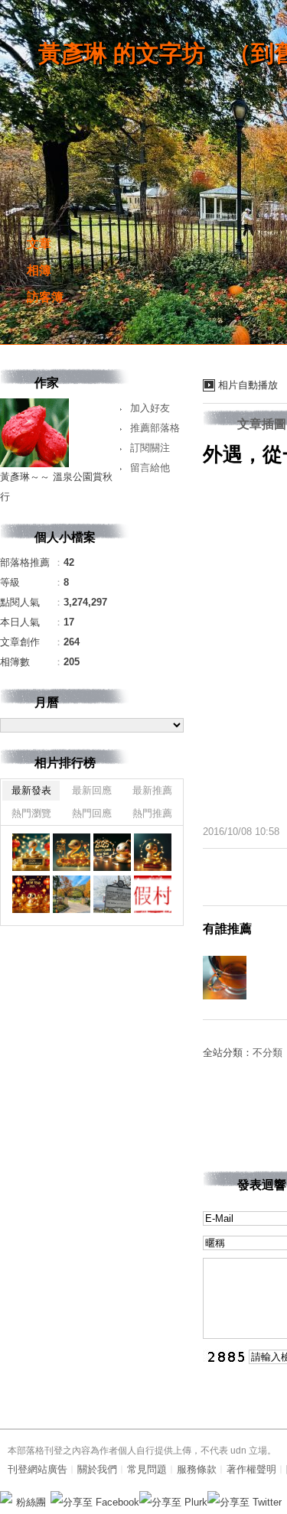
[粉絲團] (6, 1497)
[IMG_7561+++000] (71, 894)
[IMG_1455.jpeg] (31, 852)
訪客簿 (45, 297)
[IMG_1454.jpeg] (71, 852)
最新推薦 (152, 790)
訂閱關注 (150, 447)
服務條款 (197, 1469)
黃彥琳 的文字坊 (121, 53)
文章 (39, 243)
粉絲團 (31, 1502)
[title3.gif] (152, 894)
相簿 (39, 270)
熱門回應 (92, 813)
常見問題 (147, 1469)
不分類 (267, 1052)
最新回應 (92, 790)
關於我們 (97, 1469)
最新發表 (31, 790)
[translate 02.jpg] (112, 894)
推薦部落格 (155, 428)
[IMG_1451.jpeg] (31, 894)
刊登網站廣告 (37, 1469)
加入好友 (150, 408)
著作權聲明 (251, 1469)
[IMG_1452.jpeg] (152, 852)
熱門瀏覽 (31, 813)
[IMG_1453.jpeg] (112, 852)
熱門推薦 (152, 813)
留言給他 (150, 467)
